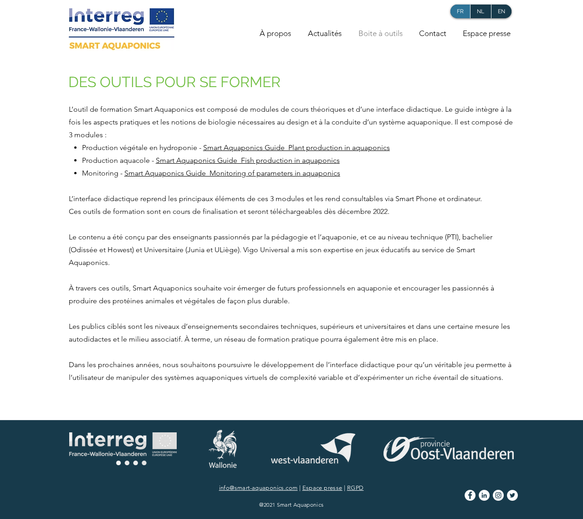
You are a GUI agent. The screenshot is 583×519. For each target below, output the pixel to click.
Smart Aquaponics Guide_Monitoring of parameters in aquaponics (232, 173)
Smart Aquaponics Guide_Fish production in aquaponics (248, 160)
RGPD (355, 487)
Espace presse (322, 487)
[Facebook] (470, 495)
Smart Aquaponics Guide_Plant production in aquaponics (296, 147)
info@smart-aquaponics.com (258, 487)
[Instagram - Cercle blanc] (498, 495)
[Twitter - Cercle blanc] (512, 495)
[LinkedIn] (484, 495)
